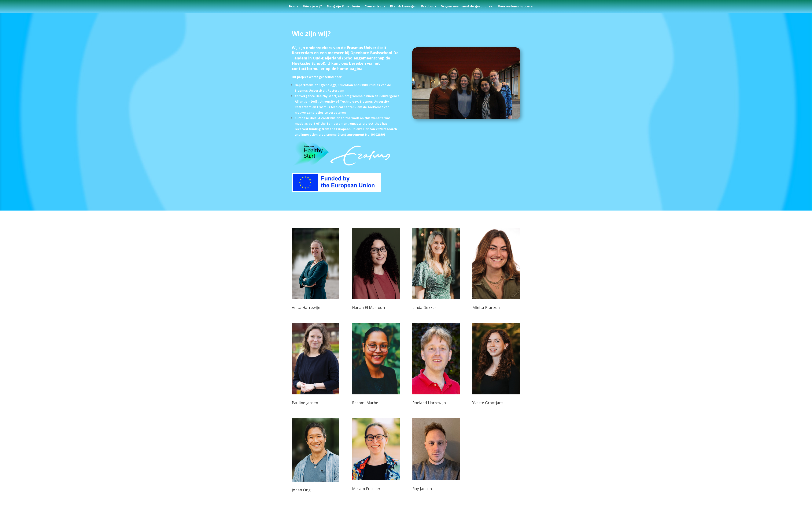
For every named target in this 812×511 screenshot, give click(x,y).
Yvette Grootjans (487, 402)
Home (293, 6)
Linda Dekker (424, 307)
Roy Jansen (422, 488)
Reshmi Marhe (365, 402)
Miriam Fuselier (366, 488)
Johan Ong (301, 489)
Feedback (428, 6)
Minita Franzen (486, 307)
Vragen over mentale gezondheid (467, 6)
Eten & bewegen (403, 6)
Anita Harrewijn (306, 307)
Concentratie (375, 6)
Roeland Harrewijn (429, 402)
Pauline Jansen (305, 402)
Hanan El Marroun (368, 307)
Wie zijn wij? (312, 6)
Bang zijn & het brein (343, 6)
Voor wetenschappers (515, 6)
